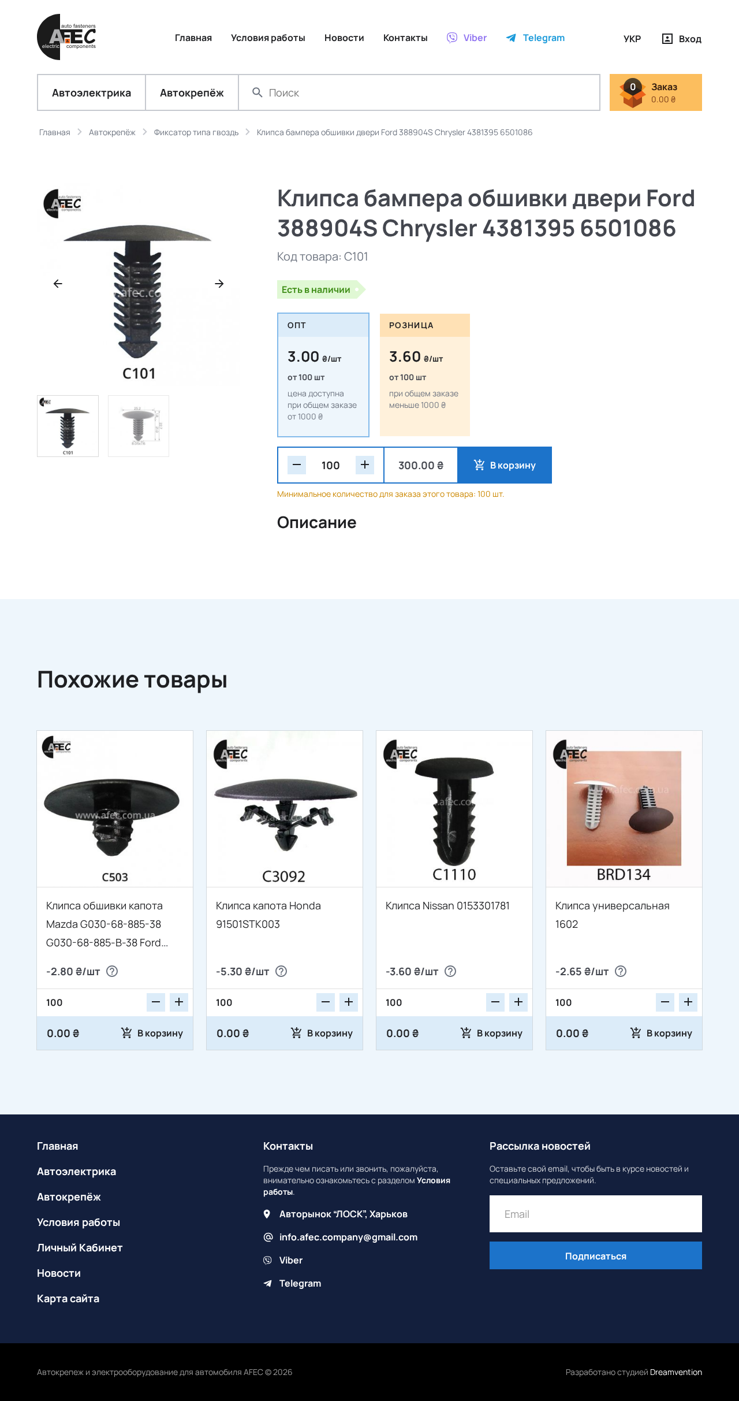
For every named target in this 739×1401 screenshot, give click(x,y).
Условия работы (78, 1222)
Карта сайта (68, 1298)
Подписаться (595, 1256)
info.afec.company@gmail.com (348, 1237)
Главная (58, 1146)
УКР (632, 38)
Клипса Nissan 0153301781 (448, 905)
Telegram (300, 1283)
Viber (291, 1260)
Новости (59, 1273)
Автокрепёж (192, 92)
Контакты (288, 1146)
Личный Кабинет (80, 1247)
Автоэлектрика (91, 92)
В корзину (513, 465)
